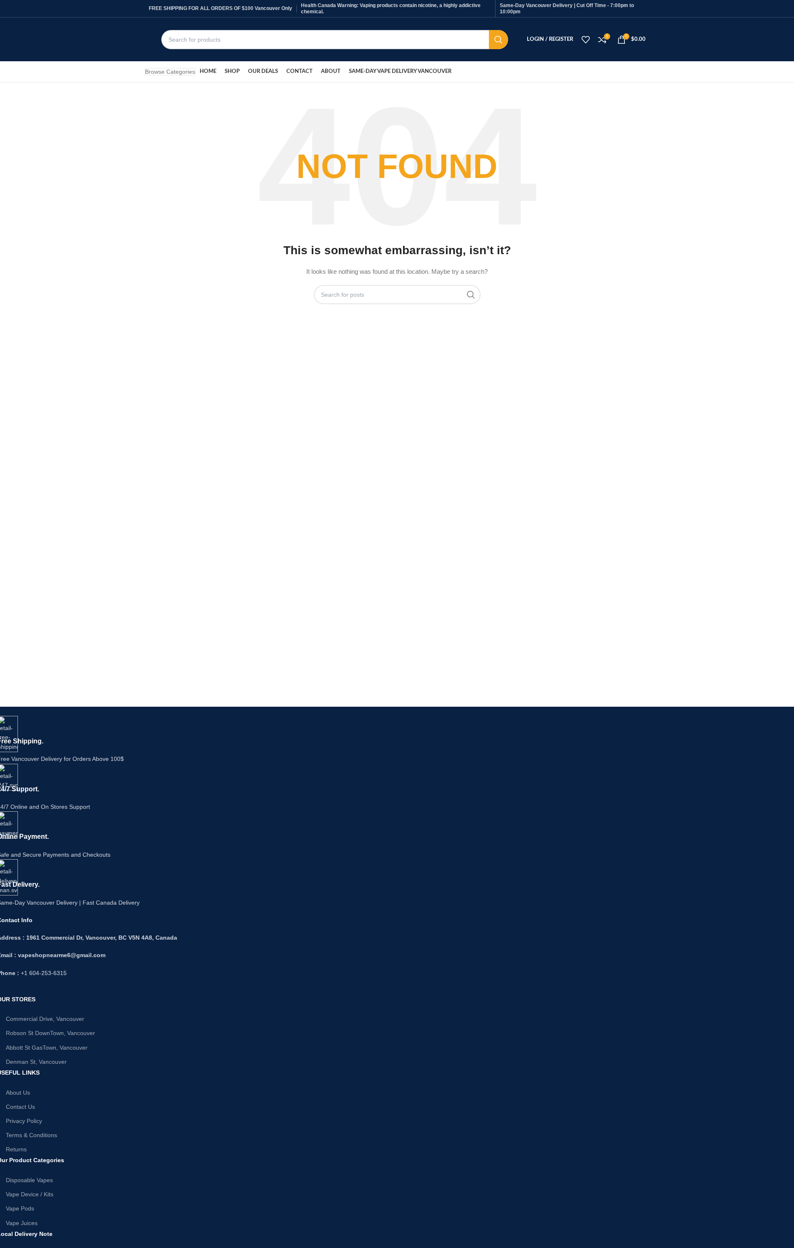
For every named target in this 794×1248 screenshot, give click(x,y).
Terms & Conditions (31, 1135)
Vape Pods (20, 1208)
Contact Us (20, 1106)
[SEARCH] (498, 39)
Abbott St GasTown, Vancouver (47, 1047)
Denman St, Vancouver (36, 1061)
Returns (16, 1149)
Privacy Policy (24, 1121)
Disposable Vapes (29, 1180)
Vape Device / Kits (29, 1194)
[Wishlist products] (585, 39)
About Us (18, 1092)
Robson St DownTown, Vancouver (50, 1033)
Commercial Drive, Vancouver (45, 1018)
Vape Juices (22, 1223)
